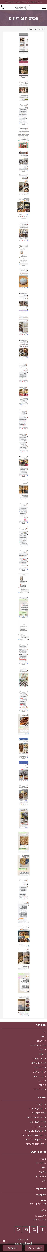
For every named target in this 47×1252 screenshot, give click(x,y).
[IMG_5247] (23, 348)
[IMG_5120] (23, 90)
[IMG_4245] (23, 489)
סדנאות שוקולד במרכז (36, 1117)
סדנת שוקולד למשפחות (36, 1143)
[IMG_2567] (23, 818)
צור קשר (42, 1084)
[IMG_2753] (23, 771)
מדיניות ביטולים (39, 1071)
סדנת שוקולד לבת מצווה (35, 1139)
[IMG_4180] (23, 560)
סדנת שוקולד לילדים (37, 1108)
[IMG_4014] (23, 583)
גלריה (43, 1167)
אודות (43, 1036)
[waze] (18, 1229)
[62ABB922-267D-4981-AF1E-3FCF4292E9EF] (23, 936)
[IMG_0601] (23, 889)
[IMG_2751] (23, 795)
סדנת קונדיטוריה (39, 1112)
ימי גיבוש (42, 1054)
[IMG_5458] (23, 302)
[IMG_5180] (23, 395)
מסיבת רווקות (40, 1067)
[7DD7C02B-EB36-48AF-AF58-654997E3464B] (23, 982)
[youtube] (34, 1229)
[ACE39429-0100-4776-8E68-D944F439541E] (23, 912)
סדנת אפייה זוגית (39, 1126)
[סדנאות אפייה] (23, 7)
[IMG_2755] (23, 748)
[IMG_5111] (23, 466)
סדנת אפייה (41, 1104)
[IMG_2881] (23, 724)
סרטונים (42, 1171)
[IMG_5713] (23, 114)
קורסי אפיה (41, 1040)
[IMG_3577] (23, 630)
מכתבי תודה (41, 1163)
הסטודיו (42, 1158)
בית (44, 1031)
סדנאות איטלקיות (38, 1062)
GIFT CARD (40, 1176)
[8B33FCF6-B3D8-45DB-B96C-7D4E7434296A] (23, 959)
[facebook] (42, 1229)
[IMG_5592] (23, 231)
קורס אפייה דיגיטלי (38, 1045)
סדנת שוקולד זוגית (38, 1121)
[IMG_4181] (23, 536)
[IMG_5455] (23, 325)
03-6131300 (40, 1215)
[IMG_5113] (23, 442)
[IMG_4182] (23, 513)
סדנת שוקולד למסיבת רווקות (34, 1134)
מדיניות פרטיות (39, 1076)
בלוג (44, 1180)
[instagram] (26, 1229)
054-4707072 (40, 1219)
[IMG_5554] (23, 278)
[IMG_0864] (23, 842)
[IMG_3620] (23, 607)
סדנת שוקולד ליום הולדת (35, 1130)
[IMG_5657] (23, 161)
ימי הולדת (42, 1049)
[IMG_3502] (23, 677)
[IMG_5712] (23, 137)
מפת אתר (41, 1080)
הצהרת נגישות (40, 1089)
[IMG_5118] (23, 43)
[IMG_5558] (23, 255)
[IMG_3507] (23, 654)
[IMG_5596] (23, 184)
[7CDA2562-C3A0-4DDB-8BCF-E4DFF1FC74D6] (23, 1006)
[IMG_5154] (23, 419)
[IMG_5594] (23, 208)
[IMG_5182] (23, 372)
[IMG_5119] (23, 67)
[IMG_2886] (23, 701)
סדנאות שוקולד (39, 1058)
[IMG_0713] (23, 865)
